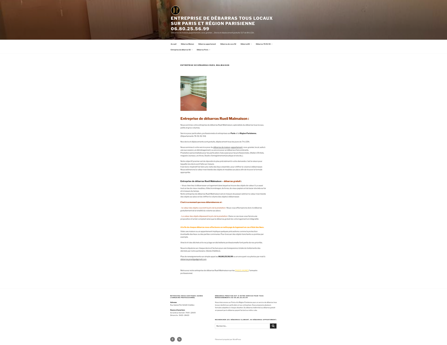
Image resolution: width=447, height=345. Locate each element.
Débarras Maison (187, 44)
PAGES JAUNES (242, 270)
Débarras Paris (202, 50)
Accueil (173, 44)
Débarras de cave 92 (228, 44)
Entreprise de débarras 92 (181, 50)
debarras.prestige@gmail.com (193, 259)
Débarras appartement (207, 44)
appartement (236, 147)
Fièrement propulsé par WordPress (228, 339)
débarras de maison (221, 147)
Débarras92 (245, 44)
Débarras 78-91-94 (263, 44)
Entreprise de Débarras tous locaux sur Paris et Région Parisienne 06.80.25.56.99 (222, 23)
